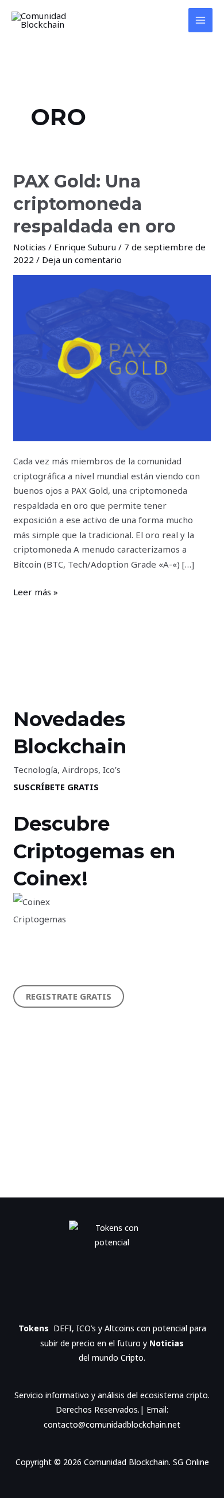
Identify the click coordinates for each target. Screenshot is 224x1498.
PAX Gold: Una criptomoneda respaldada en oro (94, 204)
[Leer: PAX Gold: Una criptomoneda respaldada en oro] (112, 357)
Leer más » (35, 591)
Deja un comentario (82, 259)
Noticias (29, 247)
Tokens (35, 1328)
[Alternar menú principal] (200, 20)
